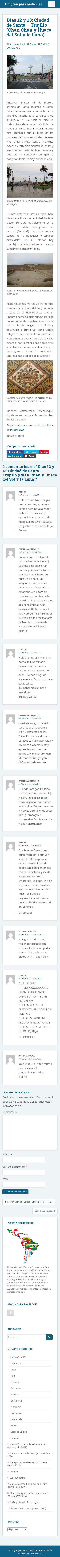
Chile (13, 1369)
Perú (13, 1375)
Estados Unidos (19, 1431)
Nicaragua (16, 1406)
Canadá (15, 1437)
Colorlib (48, 1550)
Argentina (16, 1363)
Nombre (8, 1154)
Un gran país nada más (23, 4)
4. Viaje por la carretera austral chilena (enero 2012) (27, 1464)
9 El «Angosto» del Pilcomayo (22, 1502)
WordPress (38, 1553)
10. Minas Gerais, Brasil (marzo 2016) (26, 1508)
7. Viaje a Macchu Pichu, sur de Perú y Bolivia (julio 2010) (27, 1485)
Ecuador (15, 1382)
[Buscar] (49, 1337)
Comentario (9, 1112)
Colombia (16, 1388)
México (14, 1425)
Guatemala (16, 1419)
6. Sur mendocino (16, 1477)
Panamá (15, 1394)
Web (5, 1179)
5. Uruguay (12, 1471)
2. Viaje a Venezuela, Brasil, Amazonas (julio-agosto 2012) (27, 1446)
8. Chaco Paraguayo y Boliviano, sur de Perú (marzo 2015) (27, 1494)
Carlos (33, 44)
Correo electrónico (14, 1166)
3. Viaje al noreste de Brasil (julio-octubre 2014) (28, 1455)
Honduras (16, 1413)
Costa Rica (16, 1400)
